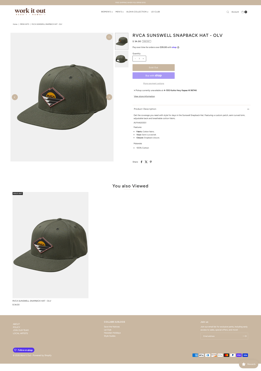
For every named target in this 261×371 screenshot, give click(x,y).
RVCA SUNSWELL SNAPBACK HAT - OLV (32, 301)
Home (15, 24)
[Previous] (15, 97)
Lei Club (107, 329)
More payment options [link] (153, 83)
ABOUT (16, 324)
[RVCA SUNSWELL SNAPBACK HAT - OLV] (50, 245)
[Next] (109, 97)
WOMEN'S (106, 12)
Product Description (145, 109)
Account (235, 12)
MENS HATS (24, 24)
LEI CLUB (155, 12)
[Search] (227, 12)
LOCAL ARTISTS (20, 333)
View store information (144, 96)
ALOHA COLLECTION (136, 12)
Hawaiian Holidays (112, 333)
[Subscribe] (244, 336)
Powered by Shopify (42, 355)
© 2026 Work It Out (22, 355)
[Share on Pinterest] (151, 162)
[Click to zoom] (109, 37)
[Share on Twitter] (146, 162)
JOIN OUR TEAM (21, 330)
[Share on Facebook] (141, 162)
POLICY (16, 327)
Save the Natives (112, 326)
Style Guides (109, 336)
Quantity (137, 53)
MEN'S (119, 12)
